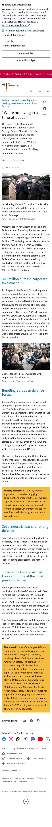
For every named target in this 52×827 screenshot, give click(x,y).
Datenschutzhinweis (24, 778)
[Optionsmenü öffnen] (44, 115)
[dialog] (26, 35)
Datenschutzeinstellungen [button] (14, 782)
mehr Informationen (15, 34)
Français (16, 770)
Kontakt (6, 749)
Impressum (7, 778)
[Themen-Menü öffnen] (40, 91)
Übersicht (41, 778)
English (5, 770)
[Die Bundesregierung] (10, 87)
